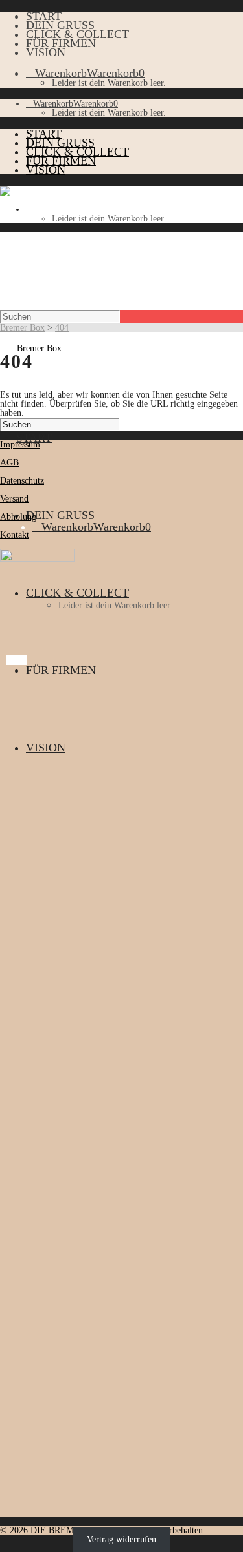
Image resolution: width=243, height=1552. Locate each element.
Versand (14, 499)
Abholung (18, 517)
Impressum (20, 444)
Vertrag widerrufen (121, 1539)
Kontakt (14, 535)
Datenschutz (22, 480)
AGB (9, 462)
